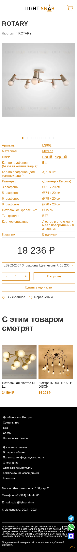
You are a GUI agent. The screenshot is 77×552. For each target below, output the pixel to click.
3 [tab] (31, 138)
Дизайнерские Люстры (17, 417)
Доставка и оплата (15, 447)
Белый (47, 157)
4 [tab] (35, 138)
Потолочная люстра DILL (18, 384)
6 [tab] (42, 138)
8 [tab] (50, 138)
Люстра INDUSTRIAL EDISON (55, 384)
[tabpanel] (38, 80)
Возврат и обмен (14, 452)
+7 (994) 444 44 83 (27, 495)
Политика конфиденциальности (23, 457)
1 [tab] (23, 138)
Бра (5, 427)
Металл (47, 151)
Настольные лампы (15, 438)
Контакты (9, 478)
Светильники (11, 422)
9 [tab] (54, 138)
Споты (7, 432)
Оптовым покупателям (17, 467)
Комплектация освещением (21, 472)
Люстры (8, 33)
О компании (11, 462)
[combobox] (38, 265)
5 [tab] (38, 138)
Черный (61, 157)
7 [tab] (46, 138)
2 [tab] (27, 138)
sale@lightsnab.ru (22, 502)
